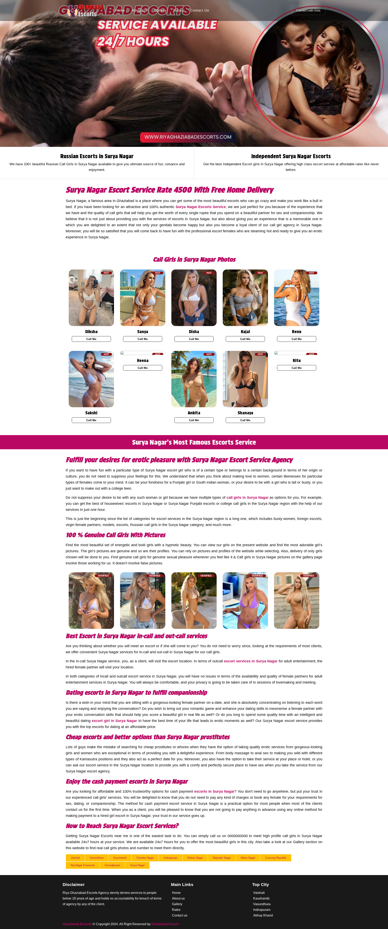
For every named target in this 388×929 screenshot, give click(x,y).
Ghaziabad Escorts (77, 924)
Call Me (91, 339)
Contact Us (199, 10)
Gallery (160, 10)
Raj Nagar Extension (83, 865)
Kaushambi (120, 857)
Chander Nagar (145, 857)
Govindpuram (112, 865)
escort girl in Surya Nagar (114, 721)
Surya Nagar (137, 865)
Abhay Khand (263, 915)
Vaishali (75, 857)
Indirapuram (170, 857)
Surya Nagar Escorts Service (201, 207)
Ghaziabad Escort (165, 924)
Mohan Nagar (195, 857)
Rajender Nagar (222, 857)
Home (120, 10)
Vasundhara (96, 857)
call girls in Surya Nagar (248, 498)
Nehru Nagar (248, 857)
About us (178, 898)
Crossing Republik (275, 857)
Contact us (179, 915)
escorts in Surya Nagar (214, 791)
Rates (178, 10)
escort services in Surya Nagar (250, 661)
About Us (139, 10)
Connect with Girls (308, 10)
